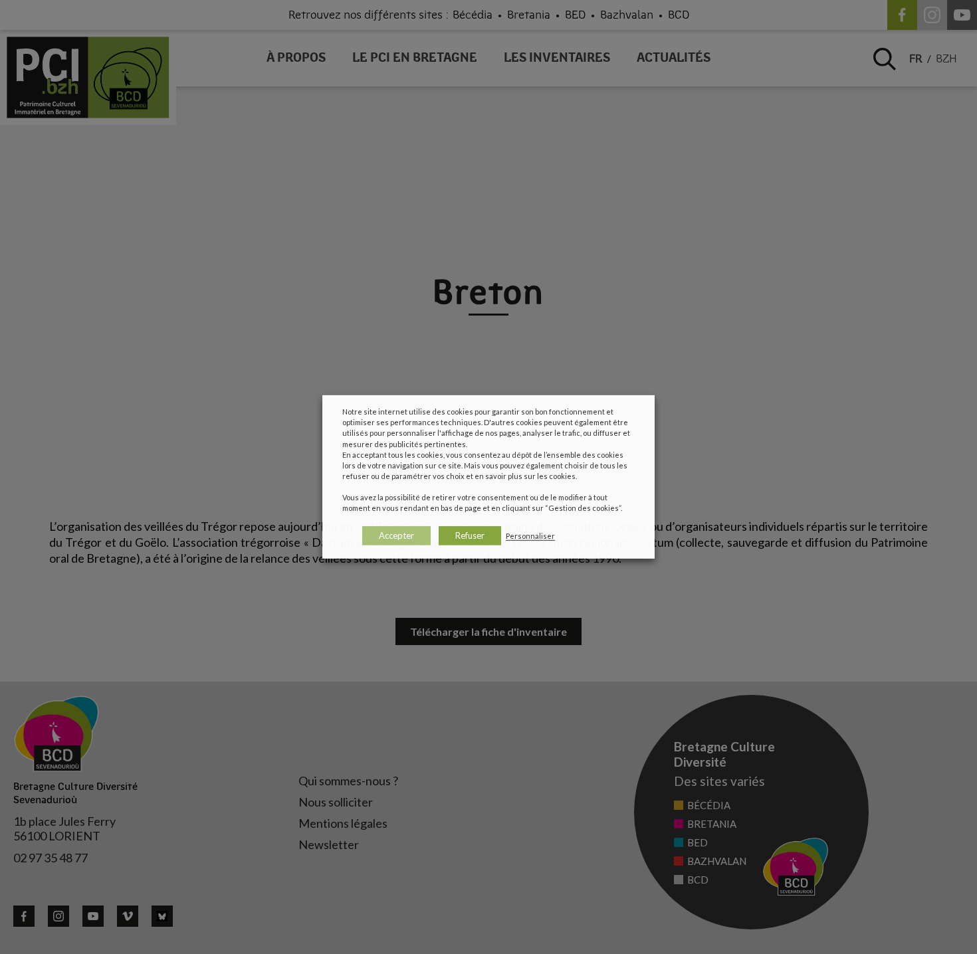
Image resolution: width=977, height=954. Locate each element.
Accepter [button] (396, 535)
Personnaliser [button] (530, 535)
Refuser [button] (470, 535)
